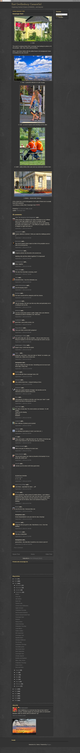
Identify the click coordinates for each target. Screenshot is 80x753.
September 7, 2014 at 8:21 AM (23, 297)
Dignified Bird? (19, 637)
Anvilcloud (18, 301)
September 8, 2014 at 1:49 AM (23, 528)
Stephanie (18, 387)
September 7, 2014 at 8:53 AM (23, 316)
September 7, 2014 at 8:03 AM (23, 290)
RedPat (17, 372)
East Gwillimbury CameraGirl (26, 4)
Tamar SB (18, 269)
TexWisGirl (18, 320)
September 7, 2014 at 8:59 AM (23, 324)
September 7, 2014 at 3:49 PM (23, 433)
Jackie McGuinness (20, 285)
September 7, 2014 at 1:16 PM (23, 393)
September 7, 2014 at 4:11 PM (23, 460)
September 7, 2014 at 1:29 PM (23, 403)
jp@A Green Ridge (20, 484)
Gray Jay (18, 596)
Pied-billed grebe (20, 646)
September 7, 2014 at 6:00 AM (23, 238)
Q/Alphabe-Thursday (21, 644)
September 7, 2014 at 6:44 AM (23, 258)
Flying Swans (19, 621)
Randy (17, 506)
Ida (16, 436)
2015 (15, 581)
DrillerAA (17, 310)
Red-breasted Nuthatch (22, 612)
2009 (15, 698)
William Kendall (19, 446)
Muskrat (18, 619)
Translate (60, 17)
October (18, 590)
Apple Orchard (19, 608)
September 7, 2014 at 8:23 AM (23, 307)
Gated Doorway (20, 624)
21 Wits (17, 492)
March (18, 681)
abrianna (17, 380)
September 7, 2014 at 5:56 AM (23, 228)
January (18, 686)
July (17, 672)
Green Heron (19, 665)
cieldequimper (19, 250)
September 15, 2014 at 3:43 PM (23, 544)
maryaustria (18, 231)
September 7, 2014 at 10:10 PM (23, 511)
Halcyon (17, 429)
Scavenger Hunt (21, 210)
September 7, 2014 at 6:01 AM (23, 247)
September (19, 592)
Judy (16, 277)
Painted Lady (19, 603)
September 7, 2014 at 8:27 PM (23, 503)
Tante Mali (18, 406)
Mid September (19, 633)
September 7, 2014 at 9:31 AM (23, 341)
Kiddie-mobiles (19, 630)
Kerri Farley (18, 532)
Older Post (49, 554)
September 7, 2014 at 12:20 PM (23, 368)
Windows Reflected (20, 640)
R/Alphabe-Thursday (21, 626)
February (18, 684)
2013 (15, 689)
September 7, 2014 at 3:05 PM (23, 417)
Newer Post (16, 554)
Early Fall (18, 601)
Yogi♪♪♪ (17, 353)
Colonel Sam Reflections (22, 605)
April (17, 679)
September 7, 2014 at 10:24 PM (23, 519)
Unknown (17, 522)
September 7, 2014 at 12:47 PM (23, 376)
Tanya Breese (19, 328)
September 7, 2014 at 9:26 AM (23, 332)
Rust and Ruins (19, 667)
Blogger (49, 744)
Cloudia (17, 463)
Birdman (17, 293)
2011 (15, 693)
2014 (15, 583)
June (17, 674)
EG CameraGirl (23, 708)
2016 (15, 579)
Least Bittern (19, 628)
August (18, 670)
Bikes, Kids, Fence (20, 660)
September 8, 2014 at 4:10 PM (23, 536)
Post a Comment (18, 547)
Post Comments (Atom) (36, 558)
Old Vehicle (18, 598)
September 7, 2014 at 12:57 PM (23, 384)
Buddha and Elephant (21, 658)
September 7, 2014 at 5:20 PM (23, 481)
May (17, 677)
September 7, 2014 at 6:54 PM (23, 489)
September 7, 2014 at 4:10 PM (23, 450)
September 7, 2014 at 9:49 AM (23, 359)
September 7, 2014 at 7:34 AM (23, 274)
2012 (15, 691)
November (19, 587)
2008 (15, 700)
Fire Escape (19, 642)
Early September (20, 651)
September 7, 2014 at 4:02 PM (23, 443)
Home (33, 554)
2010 (15, 696)
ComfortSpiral (18, 477)
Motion (17, 594)
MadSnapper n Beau (20, 335)
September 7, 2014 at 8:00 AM (23, 282)
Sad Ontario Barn (20, 649)
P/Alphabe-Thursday (21, 662)
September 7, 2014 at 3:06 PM (23, 425)
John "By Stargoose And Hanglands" (25, 217)
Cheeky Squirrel (20, 656)
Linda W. (17, 421)
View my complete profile (19, 715)
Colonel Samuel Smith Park (23, 614)
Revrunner (18, 241)
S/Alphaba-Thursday (21, 610)
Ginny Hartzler (19, 454)
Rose (16, 397)
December (19, 585)
